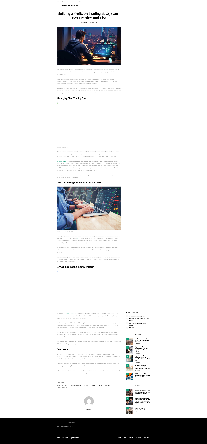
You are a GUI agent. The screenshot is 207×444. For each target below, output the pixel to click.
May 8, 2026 (137, 378)
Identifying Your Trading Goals (137, 316)
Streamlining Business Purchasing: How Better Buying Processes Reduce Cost (142, 367)
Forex (78, 238)
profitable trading (97, 385)
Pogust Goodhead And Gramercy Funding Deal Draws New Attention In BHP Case (142, 358)
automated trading (76, 385)
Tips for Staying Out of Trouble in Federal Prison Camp (141, 410)
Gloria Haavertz (84, 22)
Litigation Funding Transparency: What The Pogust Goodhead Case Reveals (141, 349)
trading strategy (71, 313)
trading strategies (62, 387)
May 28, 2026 (137, 370)
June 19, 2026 (137, 353)
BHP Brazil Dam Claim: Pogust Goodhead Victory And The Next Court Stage (142, 375)
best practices (86, 385)
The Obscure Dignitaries (69, 5)
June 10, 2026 (137, 362)
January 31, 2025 (93, 22)
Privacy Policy (65, 1)
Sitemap (73, 1)
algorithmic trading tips (63, 385)
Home (58, 1)
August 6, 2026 (138, 343)
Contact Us (80, 1)
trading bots (107, 385)
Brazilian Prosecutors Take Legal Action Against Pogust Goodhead (142, 340)
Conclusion (132, 327)
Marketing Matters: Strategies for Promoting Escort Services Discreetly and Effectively (142, 392)
